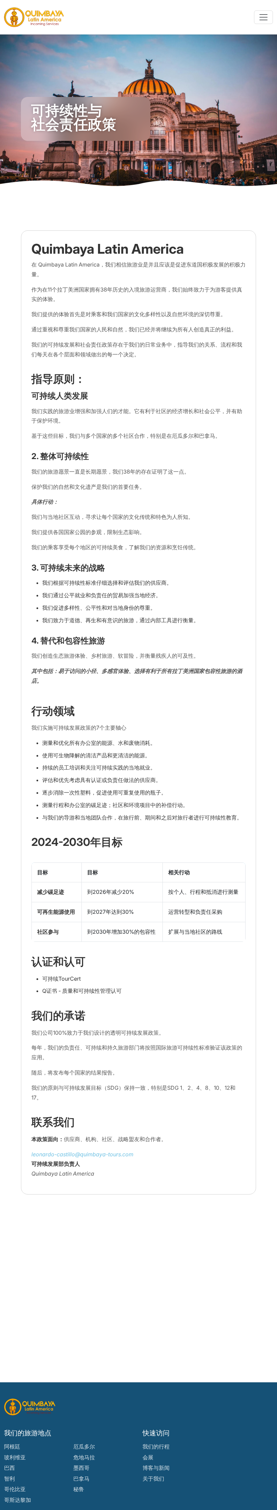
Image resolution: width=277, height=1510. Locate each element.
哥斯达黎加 (17, 1499)
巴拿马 (81, 1478)
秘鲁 (78, 1489)
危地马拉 (84, 1457)
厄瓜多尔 (84, 1446)
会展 (148, 1457)
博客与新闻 (156, 1467)
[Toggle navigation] (263, 17)
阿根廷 (12, 1446)
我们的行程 (156, 1446)
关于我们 (153, 1478)
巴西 (9, 1467)
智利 (9, 1478)
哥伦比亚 (15, 1489)
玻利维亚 (15, 1457)
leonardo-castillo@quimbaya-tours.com (82, 1154)
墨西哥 (81, 1467)
